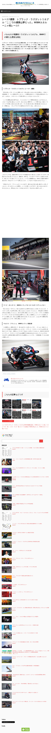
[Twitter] (3, 386)
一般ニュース (15, 653)
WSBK (13, 460)
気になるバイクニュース (14, 16)
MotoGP (14, 449)
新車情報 (14, 479)
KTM (13, 667)
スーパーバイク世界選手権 (8, 421)
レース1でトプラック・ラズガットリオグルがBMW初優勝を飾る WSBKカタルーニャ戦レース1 (26, 425)
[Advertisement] (25, 199)
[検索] (41, 441)
